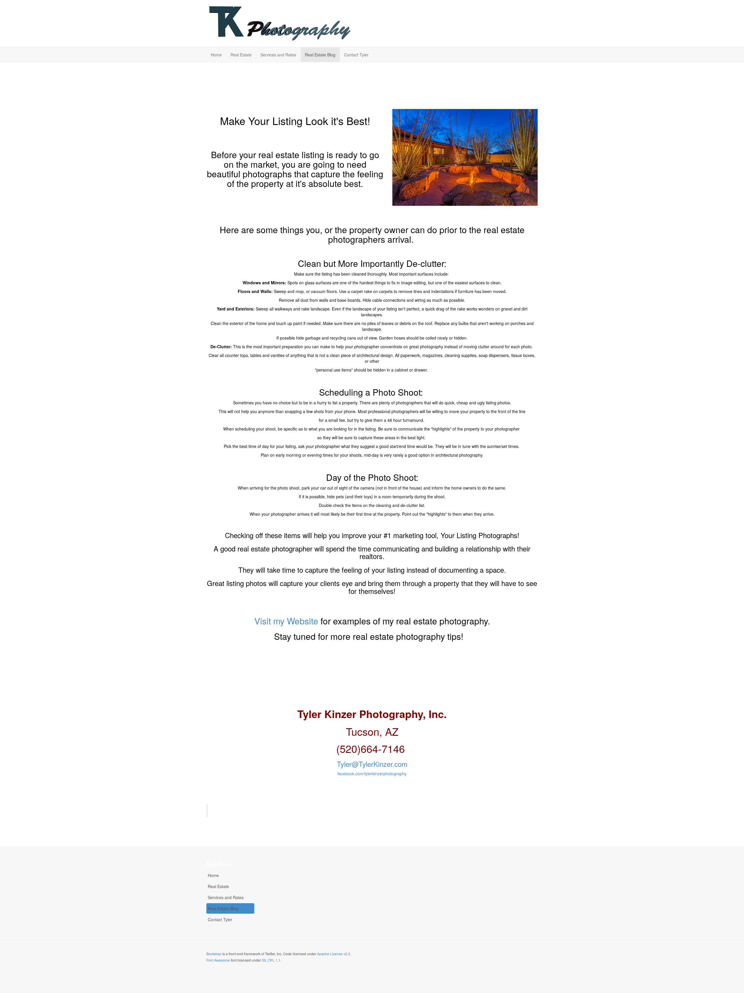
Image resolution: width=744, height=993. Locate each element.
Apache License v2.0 (333, 953)
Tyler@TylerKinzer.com (372, 764)
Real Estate (241, 55)
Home (216, 55)
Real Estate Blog (320, 55)
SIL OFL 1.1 (271, 960)
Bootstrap (213, 953)
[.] (279, 23)
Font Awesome (218, 960)
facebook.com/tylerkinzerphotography (372, 773)
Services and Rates (278, 55)
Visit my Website (286, 621)
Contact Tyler (356, 55)
